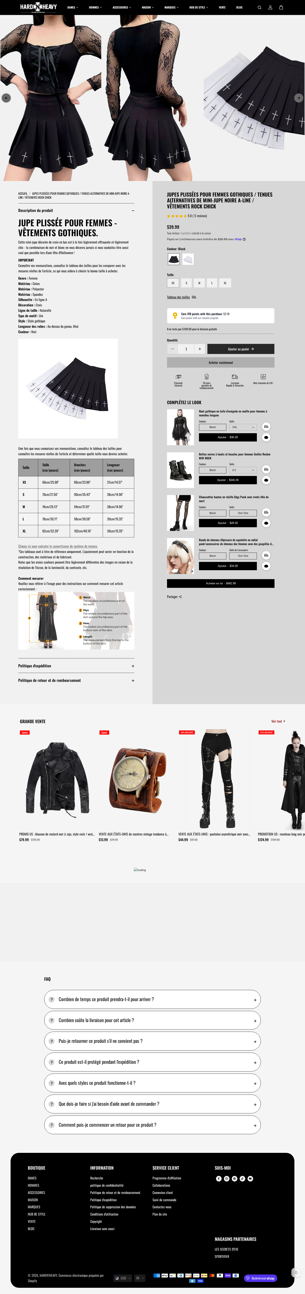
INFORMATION (101, 1168)
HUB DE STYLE (36, 1214)
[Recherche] (260, 7)
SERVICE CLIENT (165, 1168)
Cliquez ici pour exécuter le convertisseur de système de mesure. (58, 546)
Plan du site (159, 1214)
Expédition (186, 233)
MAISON (33, 1199)
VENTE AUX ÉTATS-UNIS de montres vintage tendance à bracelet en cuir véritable (133, 834)
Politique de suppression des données (113, 1206)
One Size (243, 513)
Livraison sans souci (102, 1228)
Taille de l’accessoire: (238, 550)
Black (213, 427)
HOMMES (33, 1185)
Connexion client (162, 1192)
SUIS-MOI (223, 1168)
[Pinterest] (234, 1179)
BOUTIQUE (36, 1168)
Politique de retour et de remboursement (49, 680)
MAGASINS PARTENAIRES (235, 1239)
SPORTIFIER (222, 1256)
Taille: (231, 421)
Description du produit (35, 210)
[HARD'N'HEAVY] (38, 7)
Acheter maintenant (221, 362)
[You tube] (250, 1179)
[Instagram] (227, 1179)
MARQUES (34, 1206)
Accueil (23, 193)
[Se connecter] (270, 7)
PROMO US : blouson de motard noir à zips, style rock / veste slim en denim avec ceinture (56, 834)
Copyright (96, 1221)
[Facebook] (219, 1179)
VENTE (32, 1221)
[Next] (298, 98)
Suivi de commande (164, 1199)
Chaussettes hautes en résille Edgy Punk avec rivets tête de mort (233, 499)
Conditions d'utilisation (104, 1214)
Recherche (96, 1177)
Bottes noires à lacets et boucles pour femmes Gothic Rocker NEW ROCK (235, 456)
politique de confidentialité (106, 1185)
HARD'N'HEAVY (48, 1275)
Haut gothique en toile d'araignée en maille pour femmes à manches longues (233, 413)
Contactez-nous (161, 1206)
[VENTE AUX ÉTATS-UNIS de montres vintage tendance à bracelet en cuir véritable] (137, 779)
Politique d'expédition (34, 665)
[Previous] (6, 98)
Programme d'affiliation (166, 1177)
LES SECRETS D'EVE (226, 1249)
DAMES (32, 1177)
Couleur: (202, 421)
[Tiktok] (242, 1179)
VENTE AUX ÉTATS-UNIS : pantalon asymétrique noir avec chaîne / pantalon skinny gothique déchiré (213, 834)
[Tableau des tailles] (266, 426)
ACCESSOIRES (36, 1192)
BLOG (31, 1228)
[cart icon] (281, 7)
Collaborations (161, 1185)
